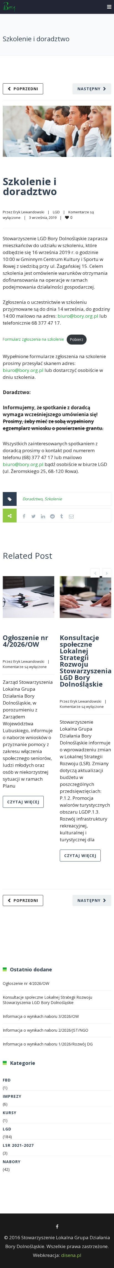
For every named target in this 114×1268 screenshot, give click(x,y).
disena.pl (71, 1255)
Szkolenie (53, 498)
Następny (88, 88)
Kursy (9, 1112)
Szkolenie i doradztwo (30, 186)
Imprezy (12, 1096)
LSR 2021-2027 (18, 1145)
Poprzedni (26, 88)
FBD (7, 1080)
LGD (56, 211)
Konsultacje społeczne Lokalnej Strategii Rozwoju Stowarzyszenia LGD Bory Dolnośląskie (86, 661)
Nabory (11, 1161)
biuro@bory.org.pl (78, 316)
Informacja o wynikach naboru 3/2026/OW (41, 1016)
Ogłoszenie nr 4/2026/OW (25, 641)
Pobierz (76, 339)
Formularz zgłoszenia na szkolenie (33, 338)
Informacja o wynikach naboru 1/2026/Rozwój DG (48, 1044)
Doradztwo (32, 498)
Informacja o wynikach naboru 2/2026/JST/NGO (45, 1030)
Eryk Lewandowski (28, 211)
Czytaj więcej (23, 801)
